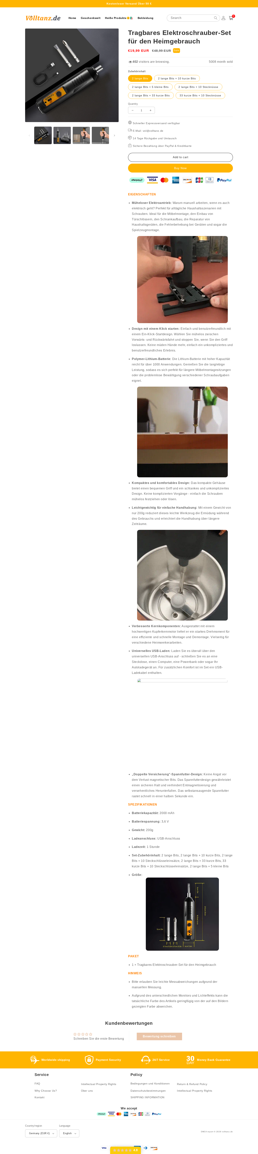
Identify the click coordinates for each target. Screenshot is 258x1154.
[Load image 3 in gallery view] (81, 135)
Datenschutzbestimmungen (148, 1090)
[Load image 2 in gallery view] (62, 135)
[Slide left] (29, 135)
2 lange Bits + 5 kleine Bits (150, 86)
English (67, 1133)
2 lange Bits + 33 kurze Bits (151, 95)
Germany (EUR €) (39, 1133)
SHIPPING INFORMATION (148, 1097)
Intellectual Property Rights (98, 1084)
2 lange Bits (140, 78)
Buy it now (180, 168)
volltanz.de (227, 1132)
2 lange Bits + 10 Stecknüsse (198, 86)
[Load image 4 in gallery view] (100, 135)
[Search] (216, 18)
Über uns (87, 1090)
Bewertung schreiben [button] (159, 1036)
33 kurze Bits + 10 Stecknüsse (200, 95)
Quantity (133, 103)
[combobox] (193, 18)
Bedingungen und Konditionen (150, 1083)
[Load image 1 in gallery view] (43, 135)
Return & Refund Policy (192, 1084)
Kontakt (39, 1097)
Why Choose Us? (46, 1090)
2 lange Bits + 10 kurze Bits (177, 78)
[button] (231, 18)
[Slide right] (114, 135)
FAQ (37, 1083)
